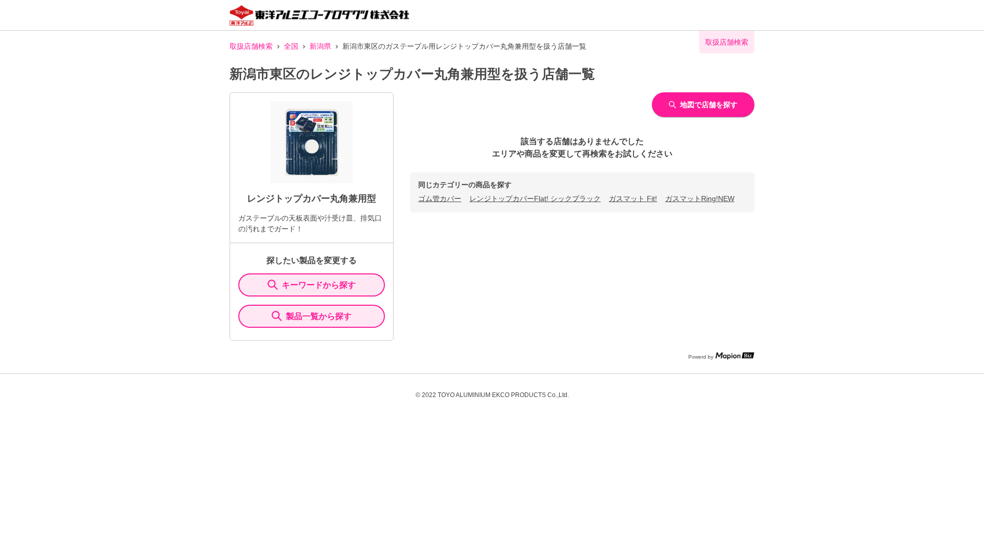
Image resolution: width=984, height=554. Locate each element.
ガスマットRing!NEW (699, 198)
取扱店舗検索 (251, 46)
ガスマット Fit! (633, 198)
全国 (291, 46)
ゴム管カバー (439, 198)
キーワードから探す (319, 285)
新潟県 (320, 46)
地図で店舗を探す (708, 105)
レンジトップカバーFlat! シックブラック (535, 198)
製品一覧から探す (319, 316)
